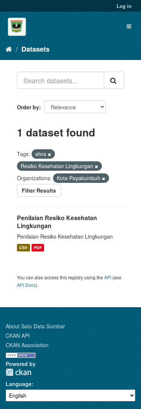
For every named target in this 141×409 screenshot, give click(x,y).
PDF (38, 247)
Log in (124, 5)
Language (19, 384)
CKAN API (18, 335)
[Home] (9, 49)
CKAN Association (27, 345)
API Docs (26, 285)
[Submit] (114, 80)
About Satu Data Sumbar (35, 326)
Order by (28, 107)
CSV (23, 247)
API (107, 277)
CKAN (18, 372)
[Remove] (49, 154)
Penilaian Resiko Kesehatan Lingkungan (57, 221)
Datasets (35, 49)
